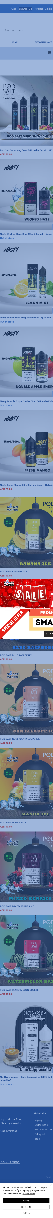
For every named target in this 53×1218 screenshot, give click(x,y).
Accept (26, 1200)
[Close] (48, 1186)
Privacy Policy (29, 1193)
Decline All (26, 1207)
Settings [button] (26, 1212)
